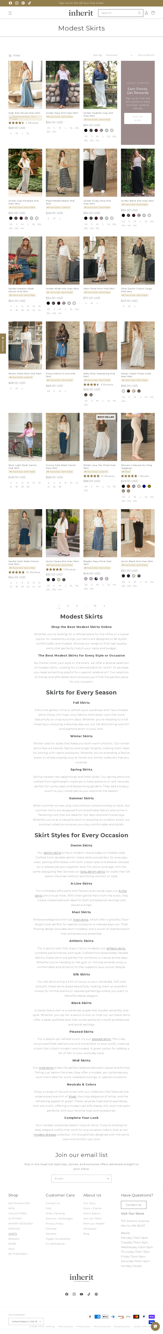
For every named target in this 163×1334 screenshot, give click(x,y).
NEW (11, 1208)
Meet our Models (94, 1223)
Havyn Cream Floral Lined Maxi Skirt (136, 375)
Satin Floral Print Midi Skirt (98, 288)
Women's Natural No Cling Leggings (136, 466)
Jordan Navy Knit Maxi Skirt (62, 113)
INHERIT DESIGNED (20, 1223)
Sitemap (51, 1228)
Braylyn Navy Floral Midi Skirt (97, 562)
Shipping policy (122, 1326)
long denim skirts (92, 871)
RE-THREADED (17, 1254)
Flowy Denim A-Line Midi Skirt (60, 375)
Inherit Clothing (46, 1326)
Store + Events (92, 1208)
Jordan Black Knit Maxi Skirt (137, 200)
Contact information (144, 1326)
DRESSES (14, 1228)
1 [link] (59, 606)
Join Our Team (92, 1218)
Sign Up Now (138, 118)
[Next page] (104, 606)
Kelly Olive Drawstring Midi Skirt (99, 375)
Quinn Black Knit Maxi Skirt (137, 561)
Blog (86, 1233)
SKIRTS (12, 1233)
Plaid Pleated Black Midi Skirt (60, 202)
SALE (11, 1248)
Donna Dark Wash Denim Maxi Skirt (61, 466)
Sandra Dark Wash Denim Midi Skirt (23, 562)
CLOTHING (15, 1218)
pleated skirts (101, 1039)
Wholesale (90, 1228)
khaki (72, 1096)
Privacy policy (83, 1326)
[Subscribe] (107, 1178)
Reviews (51, 1233)
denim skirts (52, 852)
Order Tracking (55, 1213)
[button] (10, 13)
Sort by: (97, 55)
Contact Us (53, 1203)
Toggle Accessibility (58, 1238)
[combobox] (120, 13)
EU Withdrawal (55, 1243)
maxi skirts (80, 919)
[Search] (139, 13)
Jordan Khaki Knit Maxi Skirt (62, 288)
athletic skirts (115, 948)
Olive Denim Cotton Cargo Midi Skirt (136, 290)
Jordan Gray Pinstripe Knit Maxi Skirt (23, 202)
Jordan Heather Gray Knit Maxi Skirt (98, 114)
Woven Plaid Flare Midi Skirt (25, 373)
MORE (12, 1243)
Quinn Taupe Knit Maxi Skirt (62, 561)
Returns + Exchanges (59, 1218)
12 (95, 605)
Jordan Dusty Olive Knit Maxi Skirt (97, 202)
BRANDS (13, 1238)
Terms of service (102, 1326)
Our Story (89, 1203)
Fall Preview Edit (19, 1203)
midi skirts (46, 1067)
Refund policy (65, 1326)
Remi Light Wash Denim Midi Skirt (22, 466)
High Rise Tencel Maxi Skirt (24, 113)
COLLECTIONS (17, 1213)
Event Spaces (91, 1213)
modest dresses (45, 1134)
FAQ (48, 1208)
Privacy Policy (55, 1223)
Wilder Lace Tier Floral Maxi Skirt (99, 466)
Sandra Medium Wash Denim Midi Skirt (21, 290)
